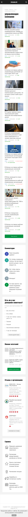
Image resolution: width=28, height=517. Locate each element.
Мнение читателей (11, 344)
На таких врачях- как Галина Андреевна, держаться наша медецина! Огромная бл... (15, 287)
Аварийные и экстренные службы (15, 478)
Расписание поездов (15, 471)
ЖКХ (6, 35)
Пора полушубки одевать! (14, 254)
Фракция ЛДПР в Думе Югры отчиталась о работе (16, 361)
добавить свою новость (14, 369)
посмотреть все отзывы (14, 430)
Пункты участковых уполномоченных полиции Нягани (15, 464)
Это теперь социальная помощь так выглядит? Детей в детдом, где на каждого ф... (16, 262)
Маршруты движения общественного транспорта (15, 448)
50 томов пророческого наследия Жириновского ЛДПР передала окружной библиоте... (16, 351)
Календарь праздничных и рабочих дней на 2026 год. (16, 486)
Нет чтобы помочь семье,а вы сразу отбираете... (14, 271)
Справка (8, 442)
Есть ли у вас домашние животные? (14, 301)
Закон (6, 98)
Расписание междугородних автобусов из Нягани (15, 456)
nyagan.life (14, 2)
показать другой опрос (14, 334)
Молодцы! (12, 278)
